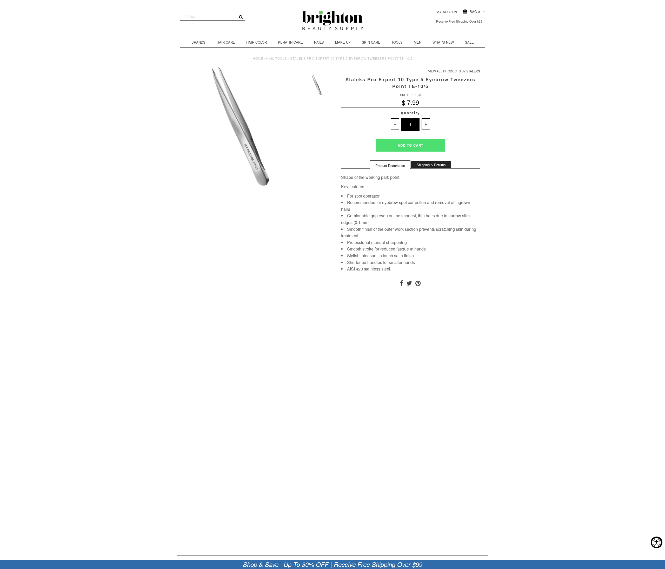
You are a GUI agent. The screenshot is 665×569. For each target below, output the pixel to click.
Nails (319, 42)
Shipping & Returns (431, 164)
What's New (443, 42)
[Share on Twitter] (409, 284)
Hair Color (256, 42)
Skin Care (371, 42)
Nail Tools (276, 58)
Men (417, 42)
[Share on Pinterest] (418, 284)
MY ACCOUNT (447, 11)
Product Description (390, 165)
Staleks (473, 71)
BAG (474, 11)
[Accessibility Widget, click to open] (656, 542)
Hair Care (226, 42)
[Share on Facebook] (401, 284)
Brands (198, 42)
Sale (469, 42)
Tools (397, 42)
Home (258, 58)
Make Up (343, 42)
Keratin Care (290, 42)
